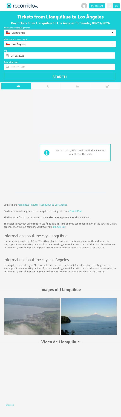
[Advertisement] (13, 141)
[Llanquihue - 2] (88, 316)
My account (97, 5)
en (116, 5)
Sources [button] (10, 404)
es (110, 5)
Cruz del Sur (75, 211)
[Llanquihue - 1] (32, 316)
